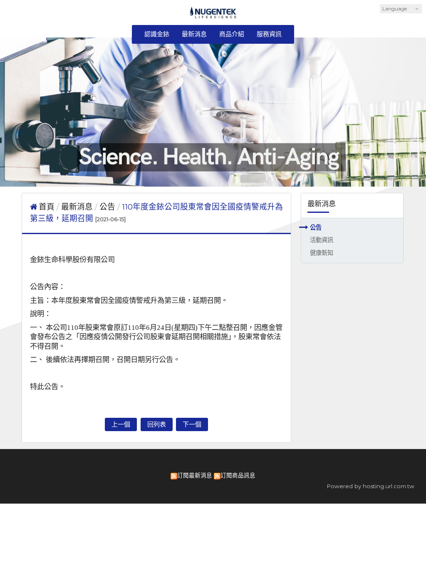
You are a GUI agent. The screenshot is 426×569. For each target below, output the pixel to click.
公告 (316, 227)
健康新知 (321, 253)
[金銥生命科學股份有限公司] (213, 16)
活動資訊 (321, 240)
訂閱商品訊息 (237, 475)
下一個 (192, 424)
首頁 (46, 207)
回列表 (156, 424)
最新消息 (78, 207)
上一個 (120, 424)
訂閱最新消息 (194, 475)
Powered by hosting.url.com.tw (370, 486)
